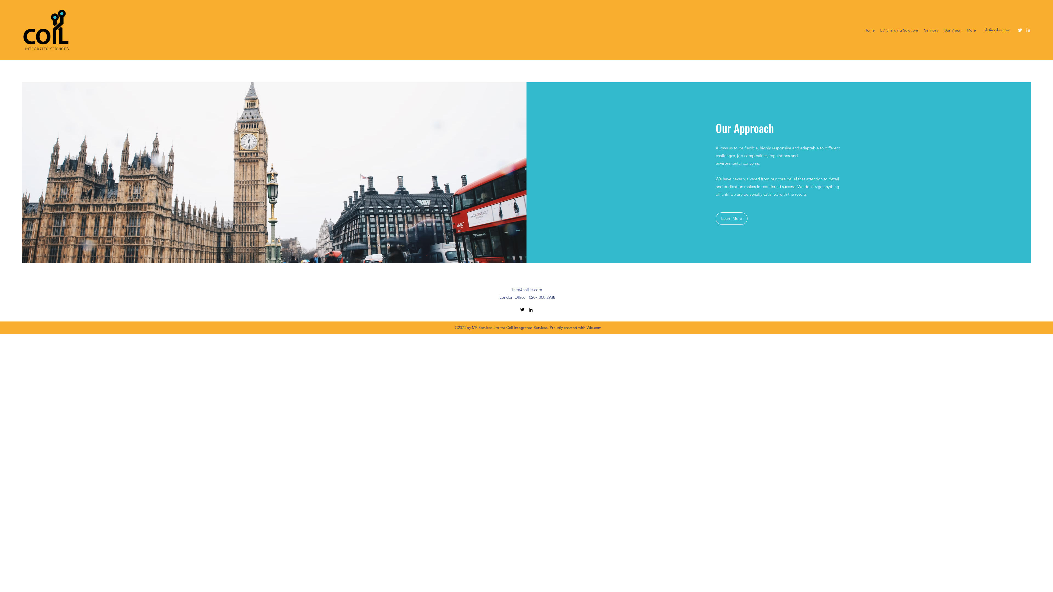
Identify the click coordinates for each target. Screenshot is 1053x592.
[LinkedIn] (1028, 30)
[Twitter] (1020, 30)
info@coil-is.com (996, 29)
